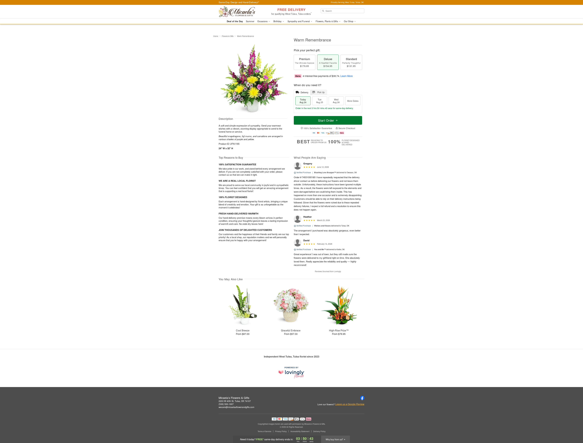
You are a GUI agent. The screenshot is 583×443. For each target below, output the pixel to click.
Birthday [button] (277, 21)
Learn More (346, 76)
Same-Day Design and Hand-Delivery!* (239, 2)
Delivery (304, 92)
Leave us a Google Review (349, 404)
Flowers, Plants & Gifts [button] (327, 21)
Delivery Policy (319, 431)
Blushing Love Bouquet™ (325, 172)
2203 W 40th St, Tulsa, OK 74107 (235, 401)
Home (215, 36)
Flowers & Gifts (228, 36)
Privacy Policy (281, 431)
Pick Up (321, 92)
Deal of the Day (235, 21)
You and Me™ (320, 249)
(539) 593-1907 (226, 404)
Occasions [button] (262, 21)
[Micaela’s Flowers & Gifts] (240, 12)
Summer (250, 21)
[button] (575, 430)
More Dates (352, 100)
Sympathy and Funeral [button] (299, 21)
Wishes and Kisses (322, 225)
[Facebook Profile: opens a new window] (362, 398)
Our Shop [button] (349, 21)
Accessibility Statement (299, 431)
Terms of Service (264, 431)
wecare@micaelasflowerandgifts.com (236, 407)
